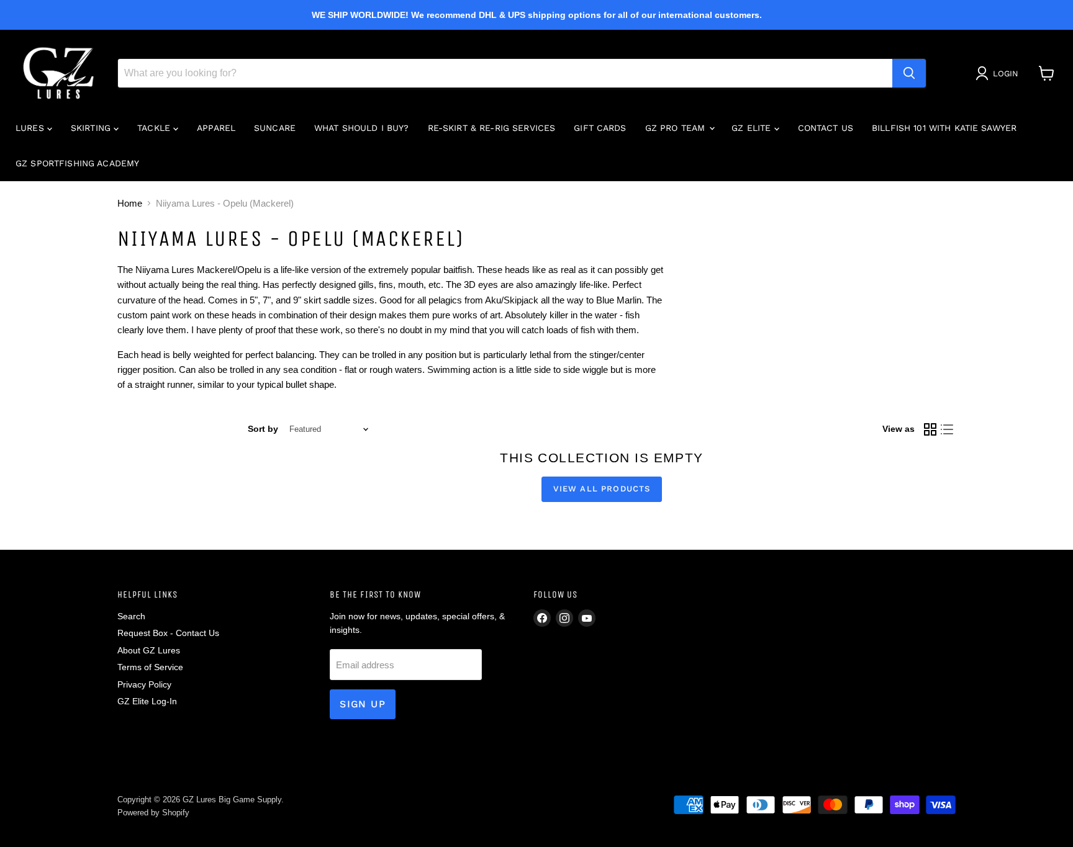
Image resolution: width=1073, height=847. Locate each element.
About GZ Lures (148, 650)
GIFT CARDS (600, 128)
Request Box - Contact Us (168, 633)
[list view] (947, 429)
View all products (602, 488)
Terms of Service (150, 667)
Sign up (363, 704)
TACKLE (155, 128)
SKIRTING (92, 128)
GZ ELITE (752, 128)
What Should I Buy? (361, 128)
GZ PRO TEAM (677, 128)
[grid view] (930, 429)
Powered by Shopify (153, 812)
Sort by (263, 429)
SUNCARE (275, 128)
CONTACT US (825, 128)
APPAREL (216, 128)
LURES (31, 128)
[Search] (909, 73)
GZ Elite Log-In (147, 701)
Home (129, 203)
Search (131, 616)
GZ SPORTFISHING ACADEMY (77, 163)
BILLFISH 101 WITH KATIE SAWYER (944, 128)
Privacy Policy (144, 684)
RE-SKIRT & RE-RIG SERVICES (492, 128)
